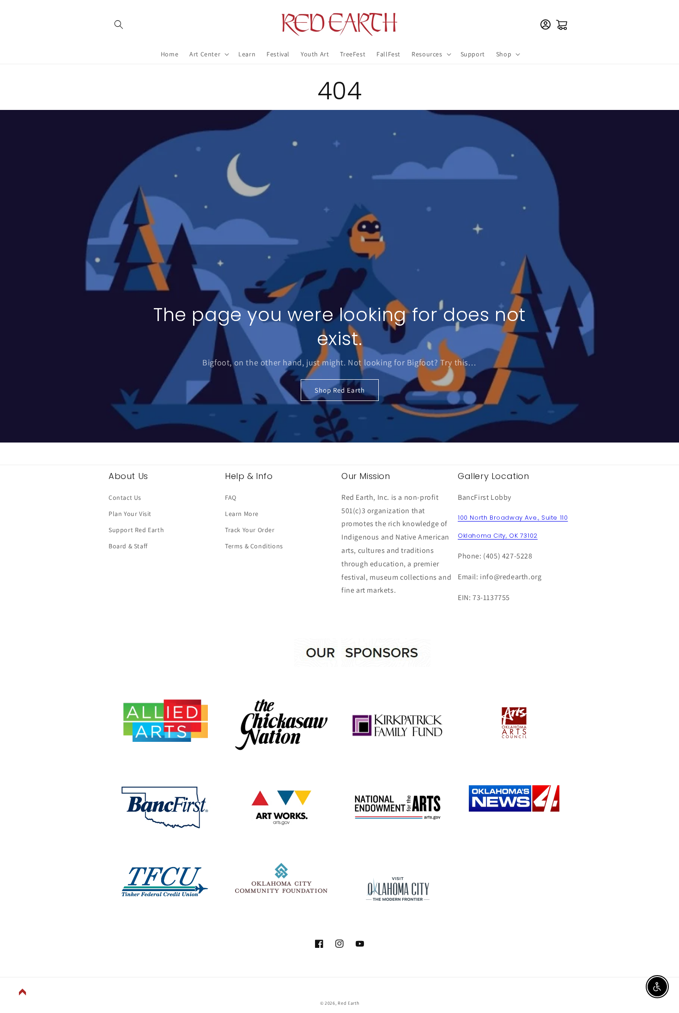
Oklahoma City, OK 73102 (498, 535)
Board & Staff (128, 546)
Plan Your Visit (130, 514)
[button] (119, 24)
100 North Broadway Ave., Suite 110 (513, 517)
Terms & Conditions (254, 546)
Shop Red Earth (340, 390)
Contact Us (125, 497)
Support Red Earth (136, 530)
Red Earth (348, 1003)
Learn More (242, 514)
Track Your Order (250, 530)
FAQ (230, 497)
